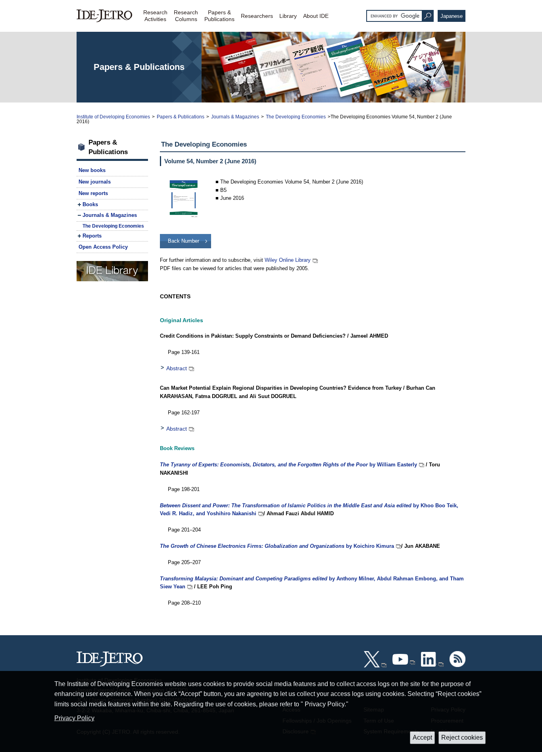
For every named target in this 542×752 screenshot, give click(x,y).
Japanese (451, 16)
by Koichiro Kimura (277, 546)
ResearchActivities (155, 15)
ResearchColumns (186, 15)
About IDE (316, 16)
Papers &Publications (219, 15)
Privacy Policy (74, 718)
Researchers (257, 16)
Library (288, 16)
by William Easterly (288, 465)
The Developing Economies (296, 117)
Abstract (176, 368)
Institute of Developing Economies (113, 117)
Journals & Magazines (235, 117)
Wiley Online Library (288, 260)
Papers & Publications (180, 117)
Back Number (183, 241)
